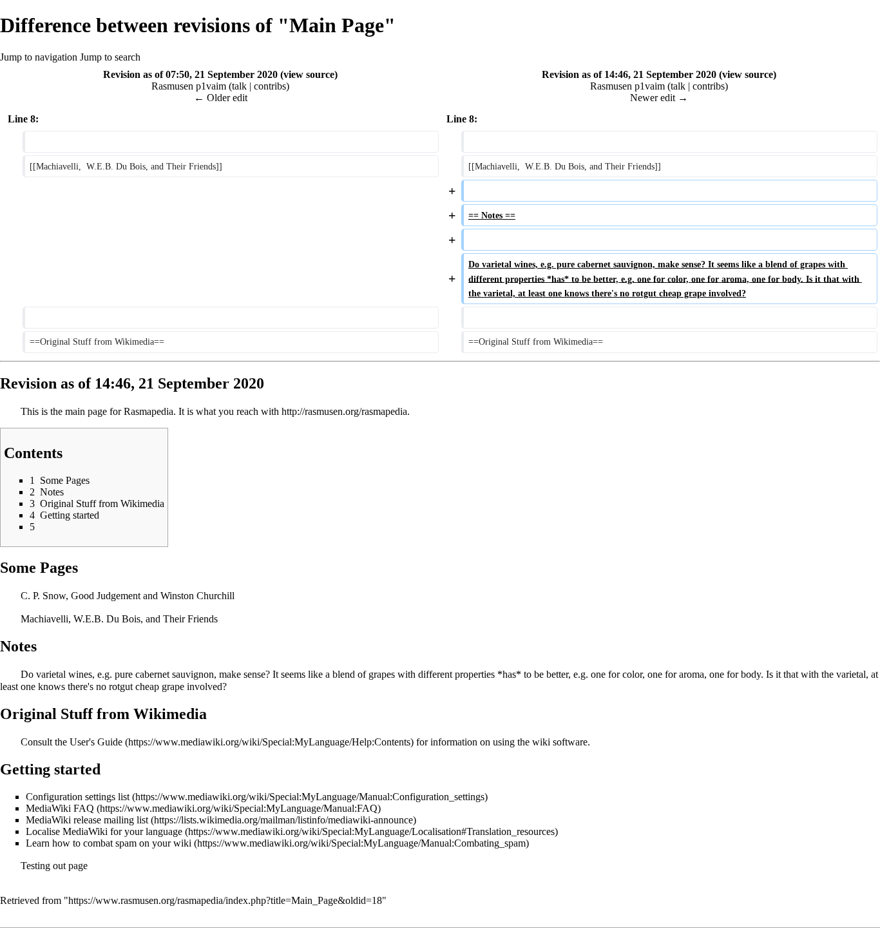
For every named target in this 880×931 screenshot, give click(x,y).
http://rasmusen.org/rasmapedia (344, 411)
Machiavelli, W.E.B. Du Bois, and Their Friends (119, 618)
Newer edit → (659, 97)
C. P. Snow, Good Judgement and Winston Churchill (127, 595)
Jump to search (110, 57)
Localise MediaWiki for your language (104, 831)
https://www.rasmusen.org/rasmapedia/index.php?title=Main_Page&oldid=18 (225, 900)
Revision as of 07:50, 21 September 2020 (190, 74)
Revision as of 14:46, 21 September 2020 (629, 74)
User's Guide (96, 741)
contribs (270, 86)
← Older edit (220, 97)
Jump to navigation (38, 57)
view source (308, 74)
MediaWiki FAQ (60, 808)
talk (239, 86)
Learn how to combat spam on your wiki (108, 843)
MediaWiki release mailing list (87, 819)
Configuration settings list (77, 796)
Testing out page (54, 865)
